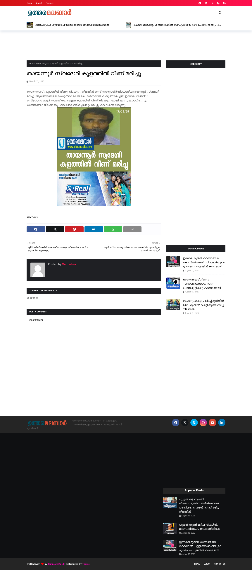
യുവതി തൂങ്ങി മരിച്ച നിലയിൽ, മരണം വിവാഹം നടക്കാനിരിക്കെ (199, 527)
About (39, 3)
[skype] (223, 3)
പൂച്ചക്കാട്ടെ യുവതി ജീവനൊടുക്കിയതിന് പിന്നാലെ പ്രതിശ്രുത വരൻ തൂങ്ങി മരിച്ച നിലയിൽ (199, 505)
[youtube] (212, 422)
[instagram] (212, 3)
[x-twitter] (206, 3)
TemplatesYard (56, 564)
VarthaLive (68, 264)
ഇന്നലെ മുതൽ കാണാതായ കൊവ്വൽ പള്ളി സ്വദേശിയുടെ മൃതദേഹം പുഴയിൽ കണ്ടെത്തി (203, 262)
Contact (49, 3)
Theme (86, 564)
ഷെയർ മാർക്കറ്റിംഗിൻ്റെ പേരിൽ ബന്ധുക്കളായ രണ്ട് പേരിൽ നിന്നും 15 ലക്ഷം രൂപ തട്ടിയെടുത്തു (176, 25)
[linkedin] (221, 422)
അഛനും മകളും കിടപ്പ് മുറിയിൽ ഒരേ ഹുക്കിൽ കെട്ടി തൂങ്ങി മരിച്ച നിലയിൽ (203, 305)
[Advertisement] (94, 44)
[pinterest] (218, 3)
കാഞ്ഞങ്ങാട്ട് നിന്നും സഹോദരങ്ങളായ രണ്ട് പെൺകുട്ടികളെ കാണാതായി (201, 284)
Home (29, 3)
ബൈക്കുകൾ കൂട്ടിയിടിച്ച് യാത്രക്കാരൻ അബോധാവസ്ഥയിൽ (72, 24)
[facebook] (200, 3)
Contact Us (219, 564)
